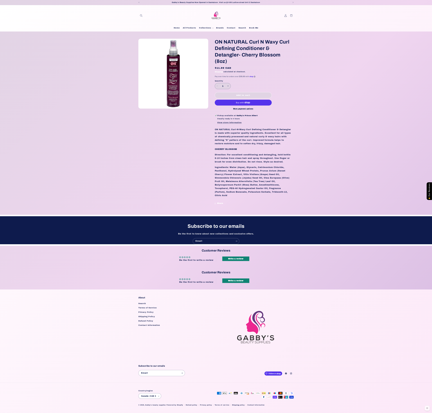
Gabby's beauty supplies (155, 405)
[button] (141, 15)
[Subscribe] (236, 241)
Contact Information (149, 325)
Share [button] (220, 203)
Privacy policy (206, 405)
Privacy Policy (146, 312)
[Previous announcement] (138, 2)
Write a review (235, 259)
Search (142, 303)
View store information (229, 123)
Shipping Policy (146, 316)
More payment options (243, 109)
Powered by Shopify (174, 405)
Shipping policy (238, 405)
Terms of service (222, 405)
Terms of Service (147, 308)
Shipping (219, 71)
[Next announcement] (293, 2)
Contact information (255, 405)
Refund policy (191, 405)
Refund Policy (145, 321)
